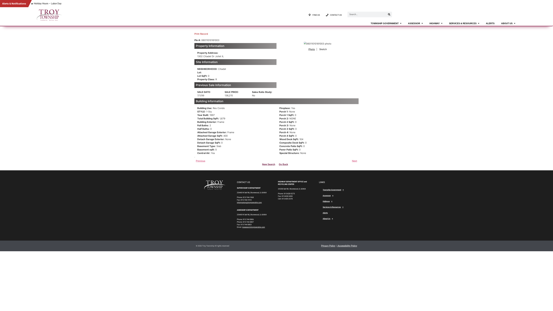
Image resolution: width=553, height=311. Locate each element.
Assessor (414, 23)
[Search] (389, 14)
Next (354, 160)
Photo (311, 49)
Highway (434, 23)
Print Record (201, 33)
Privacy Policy (328, 245)
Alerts (490, 23)
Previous (200, 160)
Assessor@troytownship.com (253, 227)
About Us (507, 23)
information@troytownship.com (249, 203)
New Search (268, 164)
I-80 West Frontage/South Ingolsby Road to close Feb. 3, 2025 (65, 3)
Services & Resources (463, 23)
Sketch (323, 49)
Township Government (385, 23)
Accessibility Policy (347, 245)
